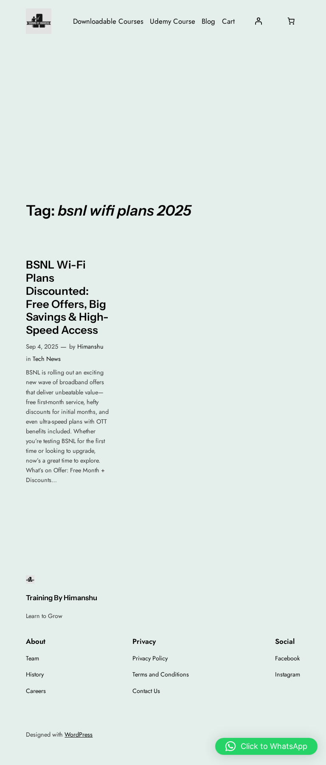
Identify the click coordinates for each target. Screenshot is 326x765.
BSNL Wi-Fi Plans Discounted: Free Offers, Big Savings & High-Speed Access (67, 297)
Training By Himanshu (61, 597)
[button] (266, 746)
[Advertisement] (163, 109)
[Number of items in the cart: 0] (291, 21)
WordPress (79, 734)
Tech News (47, 359)
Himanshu (90, 346)
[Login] (258, 21)
